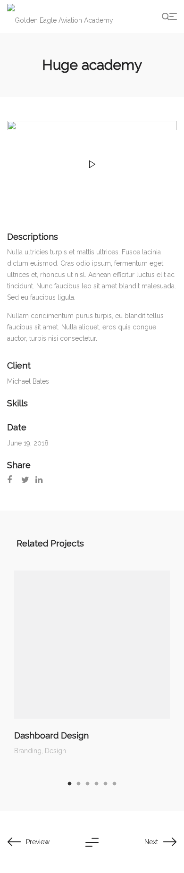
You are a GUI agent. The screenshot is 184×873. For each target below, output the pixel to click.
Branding (28, 751)
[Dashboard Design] (92, 645)
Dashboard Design (51, 735)
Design (55, 751)
